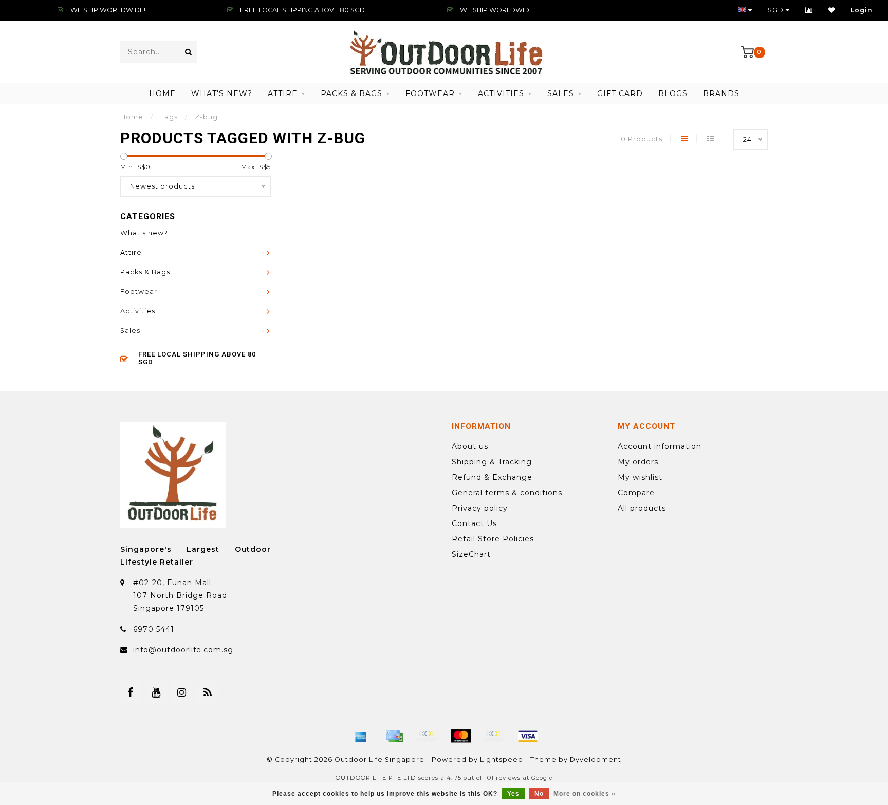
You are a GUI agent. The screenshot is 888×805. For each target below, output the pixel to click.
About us (470, 446)
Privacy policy (480, 508)
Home (162, 93)
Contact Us (474, 523)
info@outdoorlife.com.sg (183, 649)
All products (642, 508)
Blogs (673, 93)
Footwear (430, 93)
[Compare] (809, 10)
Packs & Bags (351, 93)
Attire (283, 93)
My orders (638, 461)
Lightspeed (501, 759)
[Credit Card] (394, 736)
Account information (659, 446)
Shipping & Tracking (492, 461)
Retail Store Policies (493, 539)
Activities (501, 93)
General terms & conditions (507, 492)
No (539, 793)
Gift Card (620, 93)
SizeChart (471, 554)
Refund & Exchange (492, 477)
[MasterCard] (461, 736)
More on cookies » (584, 793)
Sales (560, 93)
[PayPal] (494, 736)
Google (541, 778)
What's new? (221, 93)
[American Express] (361, 736)
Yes (513, 793)
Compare (636, 492)
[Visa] (528, 736)
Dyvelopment (595, 759)
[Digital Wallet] (427, 736)
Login (861, 10)
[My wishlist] (831, 10)
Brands (721, 93)
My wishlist (640, 477)
